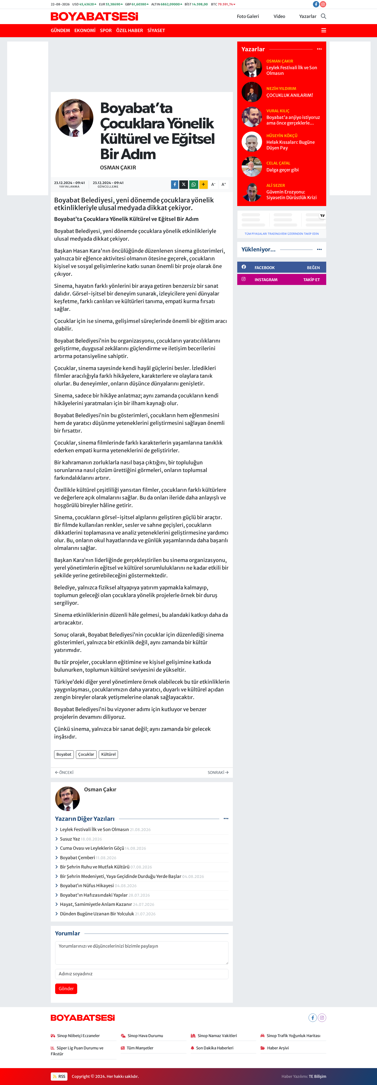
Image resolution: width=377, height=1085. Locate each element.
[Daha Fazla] (203, 184)
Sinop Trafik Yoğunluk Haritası (293, 1035)
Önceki (66, 772)
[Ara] (323, 16)
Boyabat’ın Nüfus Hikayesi (87, 885)
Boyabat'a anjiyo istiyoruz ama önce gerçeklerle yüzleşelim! (293, 120)
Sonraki (216, 772)
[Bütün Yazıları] (226, 818)
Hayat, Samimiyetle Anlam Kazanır (96, 904)
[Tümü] (319, 49)
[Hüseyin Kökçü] (252, 141)
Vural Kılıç (278, 110)
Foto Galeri (248, 16)
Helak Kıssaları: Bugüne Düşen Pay (290, 145)
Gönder (66, 988)
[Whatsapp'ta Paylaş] (193, 184)
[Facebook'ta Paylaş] (174, 184)
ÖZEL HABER (129, 30)
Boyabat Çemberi (78, 858)
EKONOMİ (85, 30)
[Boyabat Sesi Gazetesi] (94, 16)
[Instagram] (322, 1018)
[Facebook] (313, 1018)
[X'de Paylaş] (183, 184)
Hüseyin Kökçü (281, 135)
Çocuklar (86, 754)
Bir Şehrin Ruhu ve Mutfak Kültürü (95, 867)
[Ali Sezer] (252, 191)
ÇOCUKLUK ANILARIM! (289, 95)
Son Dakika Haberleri (214, 1048)
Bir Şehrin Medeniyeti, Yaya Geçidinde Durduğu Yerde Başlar (121, 876)
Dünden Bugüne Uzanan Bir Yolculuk (97, 914)
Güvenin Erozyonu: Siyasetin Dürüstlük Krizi (291, 194)
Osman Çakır (118, 167)
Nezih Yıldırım (281, 88)
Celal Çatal (278, 163)
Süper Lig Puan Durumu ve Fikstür (77, 1051)
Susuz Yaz (70, 839)
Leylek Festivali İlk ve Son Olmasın (95, 829)
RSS (61, 1076)
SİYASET (156, 30)
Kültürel (108, 754)
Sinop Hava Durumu (145, 1035)
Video (279, 16)
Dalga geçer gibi (282, 170)
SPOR (106, 30)
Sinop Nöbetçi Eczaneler (78, 1035)
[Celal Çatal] (252, 166)
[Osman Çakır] (74, 117)
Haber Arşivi (278, 1048)
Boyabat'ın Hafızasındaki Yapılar (94, 895)
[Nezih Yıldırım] (252, 92)
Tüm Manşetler (140, 1048)
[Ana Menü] (323, 30)
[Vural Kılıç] (252, 116)
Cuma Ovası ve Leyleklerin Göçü (92, 848)
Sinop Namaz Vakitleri (217, 1035)
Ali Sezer (275, 185)
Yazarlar (307, 16)
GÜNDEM (60, 30)
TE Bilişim (317, 1076)
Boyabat (63, 754)
